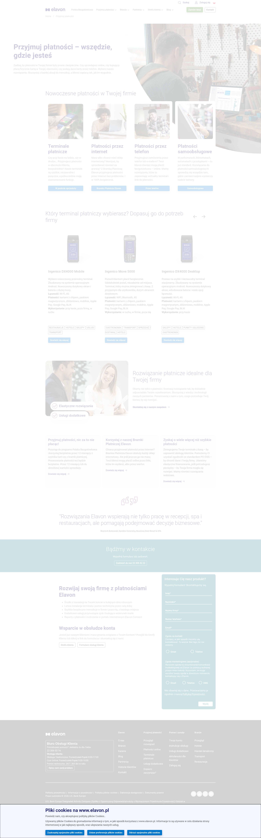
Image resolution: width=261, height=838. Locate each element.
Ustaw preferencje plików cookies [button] (105, 832)
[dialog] (130, 821)
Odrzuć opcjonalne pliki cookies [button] (144, 832)
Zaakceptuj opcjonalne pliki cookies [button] (64, 832)
